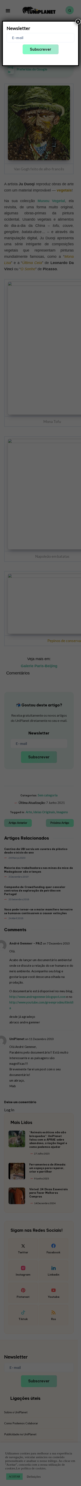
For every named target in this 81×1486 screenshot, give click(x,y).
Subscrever (40, 49)
